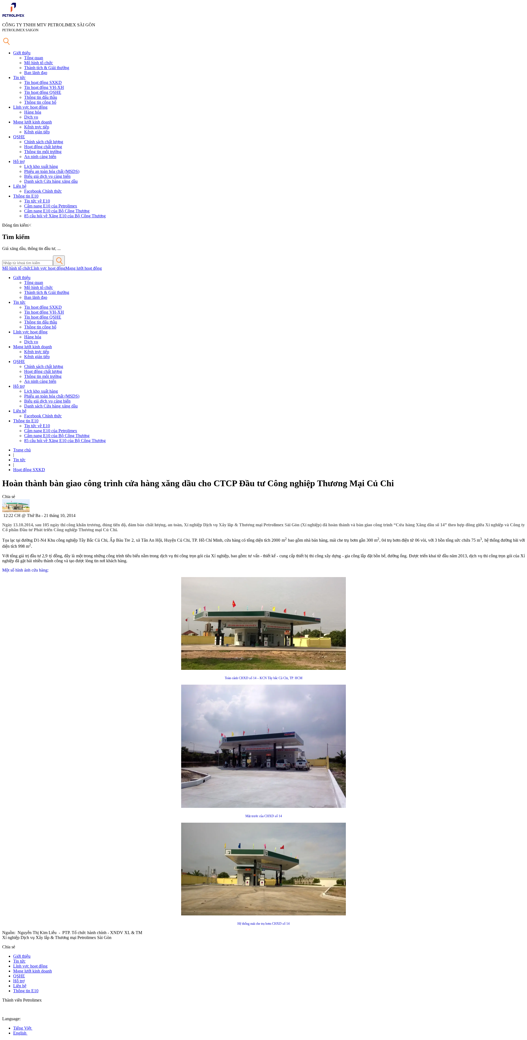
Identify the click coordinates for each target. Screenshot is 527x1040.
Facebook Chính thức (43, 191)
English (20, 1033)
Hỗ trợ (18, 161)
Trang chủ (22, 450)
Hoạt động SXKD (29, 469)
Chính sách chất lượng (43, 141)
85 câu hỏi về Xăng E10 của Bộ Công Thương (65, 215)
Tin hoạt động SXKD (43, 82)
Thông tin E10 (25, 196)
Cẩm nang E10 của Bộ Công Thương (56, 211)
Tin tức (19, 77)
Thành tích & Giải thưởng (46, 67)
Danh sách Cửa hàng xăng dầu (51, 181)
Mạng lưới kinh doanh (32, 122)
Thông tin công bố (40, 102)
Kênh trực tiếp (36, 127)
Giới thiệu (21, 52)
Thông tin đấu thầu (40, 97)
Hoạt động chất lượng (43, 146)
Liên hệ (19, 186)
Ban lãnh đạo (35, 72)
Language (10, 1018)
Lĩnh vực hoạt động (30, 107)
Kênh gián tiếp (37, 132)
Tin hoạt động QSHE (42, 92)
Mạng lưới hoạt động (83, 268)
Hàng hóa (32, 112)
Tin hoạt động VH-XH (44, 87)
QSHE (19, 136)
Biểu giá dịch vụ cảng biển (47, 176)
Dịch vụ (31, 117)
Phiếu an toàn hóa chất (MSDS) (51, 171)
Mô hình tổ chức (38, 62)
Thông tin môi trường (42, 151)
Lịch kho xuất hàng (41, 166)
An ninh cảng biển (40, 156)
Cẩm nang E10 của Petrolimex (50, 206)
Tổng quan (33, 57)
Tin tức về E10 (37, 201)
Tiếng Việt (22, 1028)
